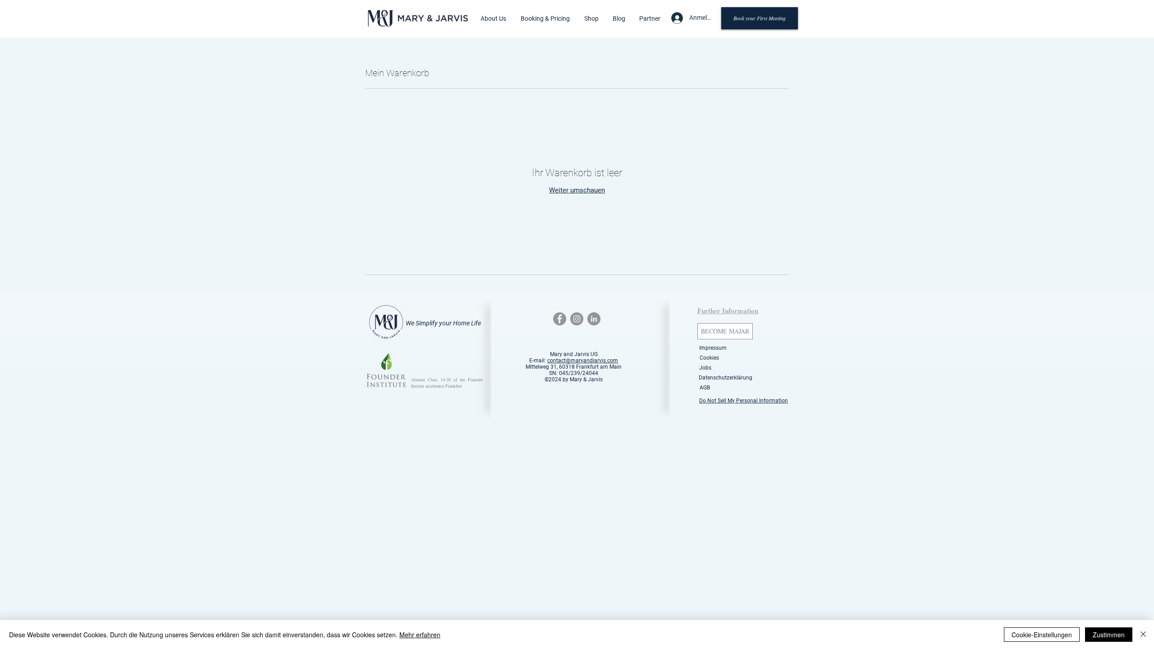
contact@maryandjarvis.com (582, 360)
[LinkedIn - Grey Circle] (593, 318)
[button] (493, 18)
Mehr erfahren (419, 634)
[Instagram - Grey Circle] (576, 318)
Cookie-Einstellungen (1042, 634)
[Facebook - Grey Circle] (559, 318)
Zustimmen (1109, 634)
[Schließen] (1143, 634)
